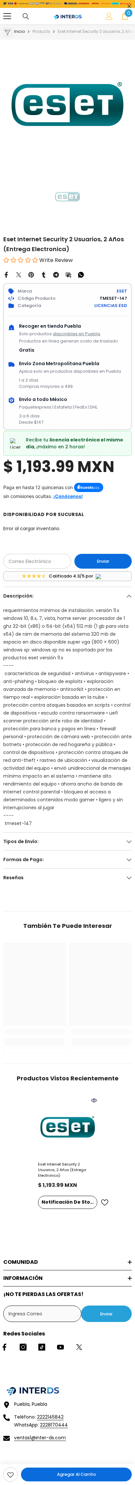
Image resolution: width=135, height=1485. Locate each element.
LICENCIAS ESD (110, 305)
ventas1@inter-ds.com (40, 1437)
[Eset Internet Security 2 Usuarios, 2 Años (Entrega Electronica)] (67, 1127)
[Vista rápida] (94, 1100)
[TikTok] (41, 1347)
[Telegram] (56, 274)
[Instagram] (23, 1347)
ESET (122, 291)
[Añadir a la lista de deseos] (104, 1202)
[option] (67, 104)
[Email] (68, 274)
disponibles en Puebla (76, 334)
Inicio (19, 31)
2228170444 (54, 1425)
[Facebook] (6, 274)
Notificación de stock (69, 1202)
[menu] (7, 16)
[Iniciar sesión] (109, 16)
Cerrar (129, 6)
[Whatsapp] (81, 274)
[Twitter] (19, 274)
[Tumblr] (44, 274)
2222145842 (50, 1417)
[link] (10, 1474)
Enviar (103, 561)
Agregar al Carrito (76, 1474)
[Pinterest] (31, 274)
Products (41, 31)
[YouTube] (60, 1347)
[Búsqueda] (26, 16)
